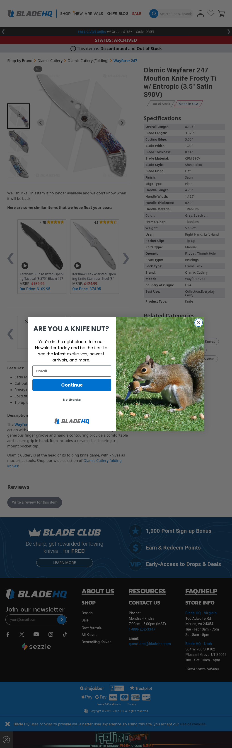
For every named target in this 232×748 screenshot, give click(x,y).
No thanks (72, 399)
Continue (72, 385)
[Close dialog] (199, 323)
